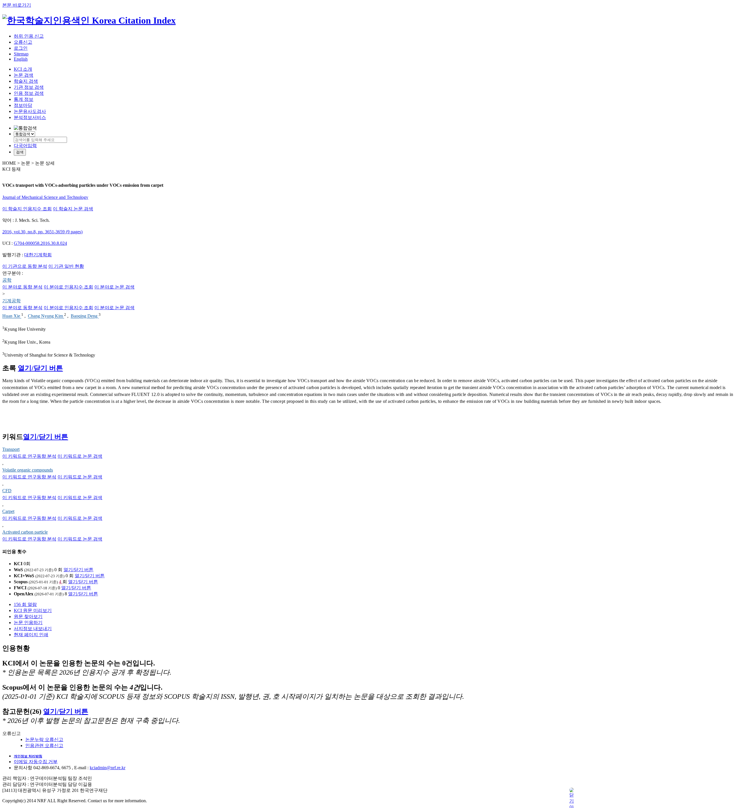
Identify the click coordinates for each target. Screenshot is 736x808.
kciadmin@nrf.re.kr (107, 767)
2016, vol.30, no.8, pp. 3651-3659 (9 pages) (42, 231)
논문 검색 (23, 75)
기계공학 (11, 300)
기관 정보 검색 (29, 87)
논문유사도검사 (30, 111)
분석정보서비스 (30, 117)
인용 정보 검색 (29, 93)
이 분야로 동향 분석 (22, 286)
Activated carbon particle (25, 532)
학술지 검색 (26, 81)
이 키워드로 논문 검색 (79, 456)
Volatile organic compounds (27, 470)
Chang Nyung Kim (46, 316)
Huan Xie (11, 316)
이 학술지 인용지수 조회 (27, 208)
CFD (7, 490)
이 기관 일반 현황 (66, 266)
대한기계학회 (38, 254)
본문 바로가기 (16, 5)
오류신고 (23, 42)
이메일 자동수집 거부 (35, 761)
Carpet (8, 511)
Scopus (21, 581)
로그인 (21, 48)
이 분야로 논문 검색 (114, 286)
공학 (7, 280)
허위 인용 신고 (29, 36)
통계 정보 (23, 99)
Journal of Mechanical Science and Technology (45, 197)
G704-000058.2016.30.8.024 (40, 243)
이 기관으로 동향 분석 (24, 266)
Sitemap (21, 53)
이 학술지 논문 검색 (73, 208)
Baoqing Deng (85, 316)
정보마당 (23, 105)
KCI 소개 (23, 69)
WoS (18, 569)
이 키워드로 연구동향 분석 (29, 456)
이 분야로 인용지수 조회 (68, 286)
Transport (11, 449)
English (21, 59)
